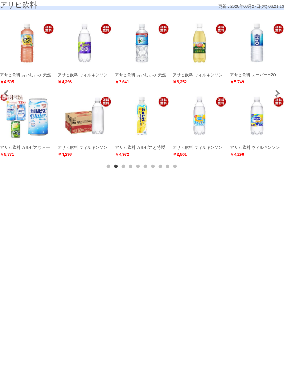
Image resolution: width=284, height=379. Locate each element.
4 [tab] (131, 166)
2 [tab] (116, 166)
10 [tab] (175, 166)
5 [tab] (138, 166)
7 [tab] (153, 166)
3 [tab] (123, 166)
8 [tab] (160, 166)
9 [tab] (168, 166)
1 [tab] (108, 166)
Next (277, 93)
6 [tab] (145, 166)
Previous (6, 93)
